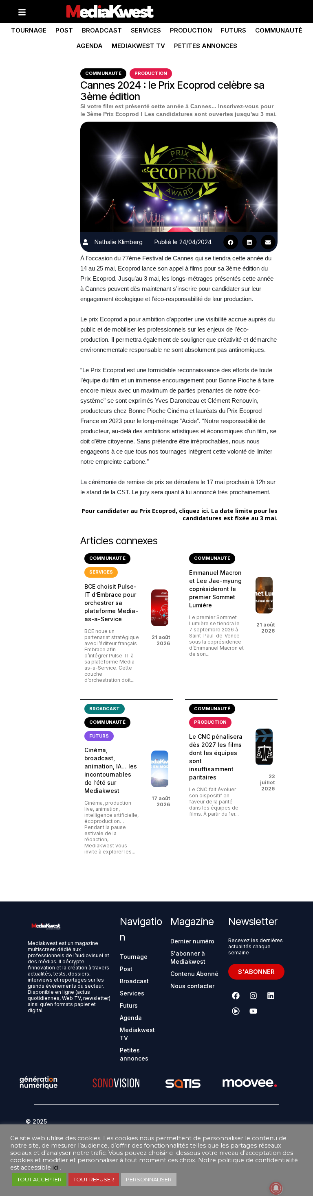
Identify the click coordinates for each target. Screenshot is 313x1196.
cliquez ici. (194, 511)
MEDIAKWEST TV (138, 46)
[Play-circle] (236, 1011)
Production (191, 30)
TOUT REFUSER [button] (93, 1179)
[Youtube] (253, 1011)
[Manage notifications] (275, 1188)
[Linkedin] (271, 995)
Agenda (89, 46)
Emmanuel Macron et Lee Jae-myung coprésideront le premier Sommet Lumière (215, 589)
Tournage (28, 30)
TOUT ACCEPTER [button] (39, 1179)
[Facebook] (236, 995)
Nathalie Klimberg (119, 242)
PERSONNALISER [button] (149, 1179)
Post (64, 30)
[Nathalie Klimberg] (85, 242)
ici (55, 1167)
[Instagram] (253, 995)
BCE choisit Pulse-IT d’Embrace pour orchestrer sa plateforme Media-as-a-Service (111, 602)
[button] (230, 242)
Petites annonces (205, 46)
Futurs (233, 30)
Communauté (278, 30)
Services (146, 30)
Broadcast (102, 30)
